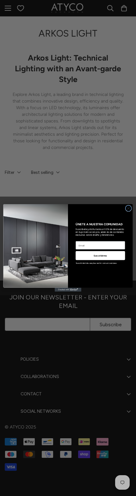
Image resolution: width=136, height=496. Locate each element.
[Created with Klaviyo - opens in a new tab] (68, 290)
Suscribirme (100, 255)
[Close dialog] (128, 208)
